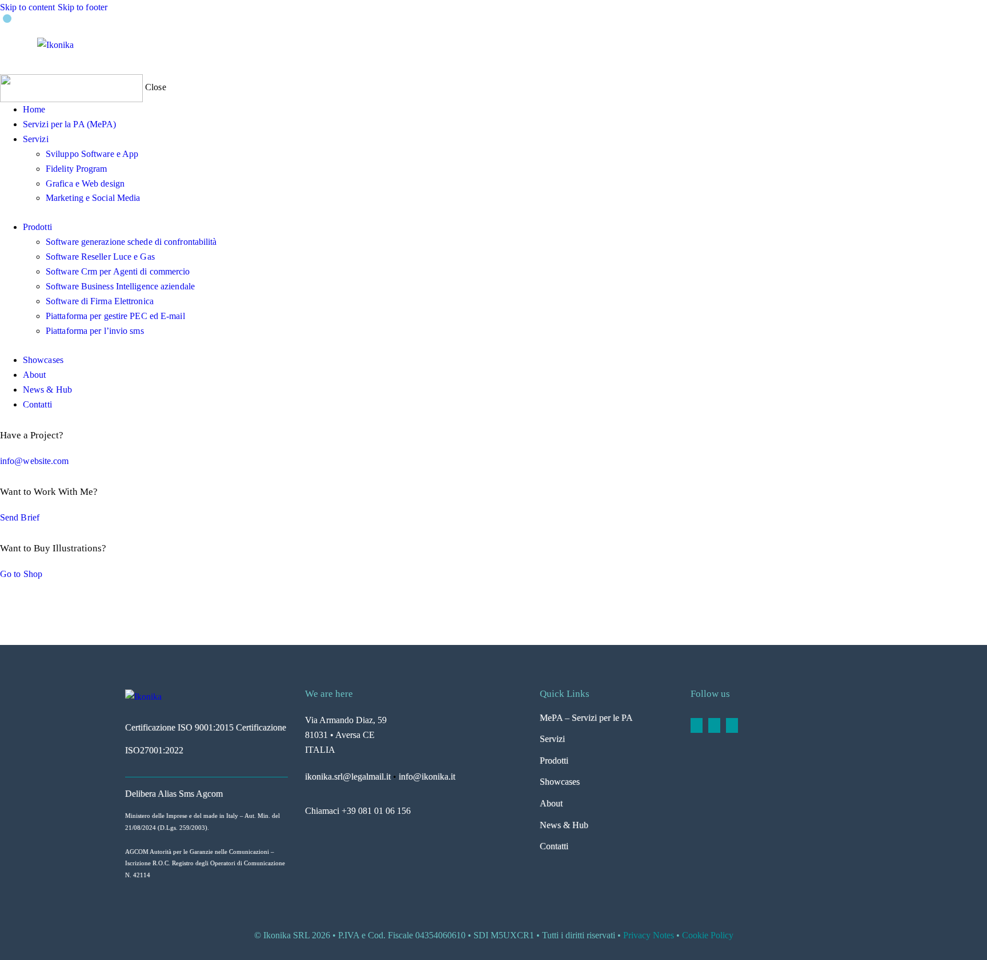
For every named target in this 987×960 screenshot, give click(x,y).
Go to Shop (21, 574)
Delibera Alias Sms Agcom (174, 793)
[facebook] (714, 725)
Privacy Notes (648, 935)
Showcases (560, 781)
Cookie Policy (707, 935)
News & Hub (564, 825)
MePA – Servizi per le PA (586, 718)
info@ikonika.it (427, 776)
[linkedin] (697, 725)
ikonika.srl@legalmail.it (348, 776)
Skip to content (27, 7)
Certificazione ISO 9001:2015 (179, 727)
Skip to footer (82, 7)
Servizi (552, 739)
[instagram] (732, 725)
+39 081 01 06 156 (376, 811)
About (551, 803)
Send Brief (19, 517)
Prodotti (554, 760)
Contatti (554, 846)
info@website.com (34, 461)
